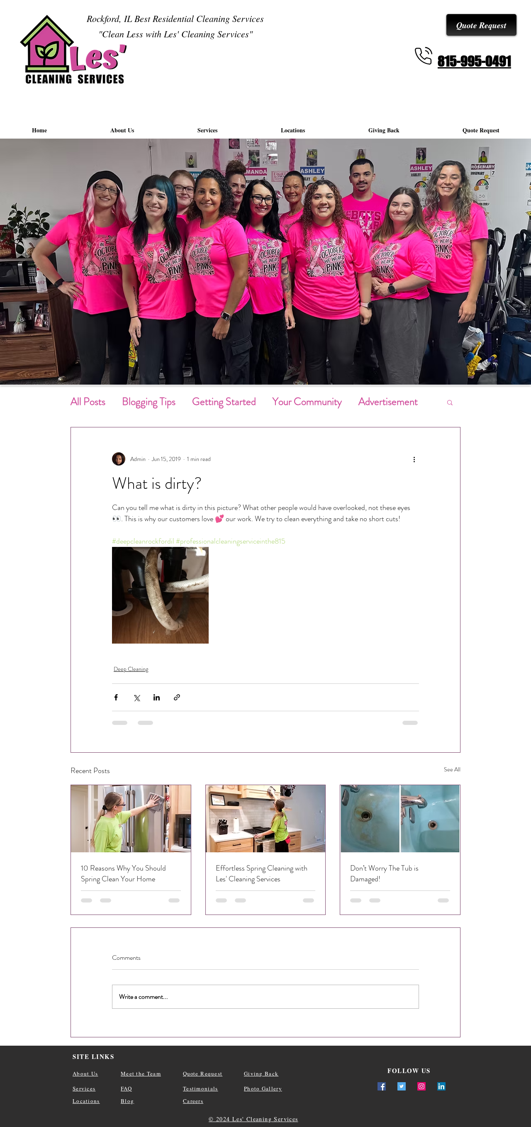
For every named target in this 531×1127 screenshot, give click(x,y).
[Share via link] (177, 697)
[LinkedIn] (441, 1086)
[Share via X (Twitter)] (136, 697)
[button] (450, 402)
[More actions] (414, 459)
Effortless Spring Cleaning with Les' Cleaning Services (261, 873)
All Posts (88, 401)
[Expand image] (160, 595)
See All (452, 769)
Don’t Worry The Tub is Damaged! (384, 873)
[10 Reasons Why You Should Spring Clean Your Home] (131, 818)
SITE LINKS (93, 1056)
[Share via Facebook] (116, 697)
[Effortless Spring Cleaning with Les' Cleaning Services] (266, 818)
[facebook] (382, 1086)
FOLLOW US (409, 1070)
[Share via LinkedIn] (157, 697)
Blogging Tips (148, 401)
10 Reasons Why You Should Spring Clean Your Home (123, 873)
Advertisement (388, 401)
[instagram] (421, 1086)
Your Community (307, 401)
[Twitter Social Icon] (401, 1086)
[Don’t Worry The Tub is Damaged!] (400, 818)
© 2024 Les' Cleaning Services (253, 1119)
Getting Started (224, 401)
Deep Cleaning (131, 669)
